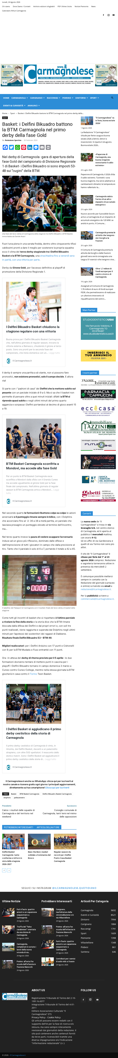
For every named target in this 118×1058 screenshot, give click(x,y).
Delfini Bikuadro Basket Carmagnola (57, 794)
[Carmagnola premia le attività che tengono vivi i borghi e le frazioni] (87, 235)
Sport (93, 97)
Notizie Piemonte (81, 6)
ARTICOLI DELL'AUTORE (48, 827)
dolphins (7, 797)
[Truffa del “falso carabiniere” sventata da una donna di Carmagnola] (8, 929)
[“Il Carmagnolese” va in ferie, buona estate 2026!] (87, 120)
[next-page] (9, 870)
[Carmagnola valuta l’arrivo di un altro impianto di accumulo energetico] (87, 199)
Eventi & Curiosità (13, 105)
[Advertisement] (59, 40)
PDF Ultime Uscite (65, 6)
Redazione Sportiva (13, 140)
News (93, 6)
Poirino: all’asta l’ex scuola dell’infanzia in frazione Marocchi (26, 964)
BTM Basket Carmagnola (29, 794)
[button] (112, 97)
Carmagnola (18, 97)
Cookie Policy (54, 1017)
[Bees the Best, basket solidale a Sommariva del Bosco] (39, 841)
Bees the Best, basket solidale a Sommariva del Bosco (39, 855)
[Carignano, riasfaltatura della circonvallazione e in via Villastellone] (47, 912)
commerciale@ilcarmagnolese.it (97, 598)
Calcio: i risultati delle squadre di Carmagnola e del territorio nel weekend (18, 813)
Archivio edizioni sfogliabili (44, 6)
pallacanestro (19, 797)
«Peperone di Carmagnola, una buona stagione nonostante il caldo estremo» (104, 160)
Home (6, 97)
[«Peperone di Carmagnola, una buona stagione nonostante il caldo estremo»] (87, 157)
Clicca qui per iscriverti (57, 787)
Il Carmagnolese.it (18, 1055)
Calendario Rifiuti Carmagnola (14, 11)
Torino (33, 673)
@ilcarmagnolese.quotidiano (74, 887)
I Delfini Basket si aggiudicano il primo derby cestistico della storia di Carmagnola (33, 733)
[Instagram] (108, 15)
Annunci (32, 105)
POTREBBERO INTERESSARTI (18, 827)
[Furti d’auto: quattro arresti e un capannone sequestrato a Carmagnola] (8, 912)
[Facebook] (103, 15)
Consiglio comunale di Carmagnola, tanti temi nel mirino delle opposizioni (60, 813)
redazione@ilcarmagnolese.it (96, 589)
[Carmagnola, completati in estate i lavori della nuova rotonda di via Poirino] (8, 947)
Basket (13, 794)
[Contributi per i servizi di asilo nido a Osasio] (47, 961)
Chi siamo (6, 6)
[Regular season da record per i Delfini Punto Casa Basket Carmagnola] (65, 841)
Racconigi (52, 97)
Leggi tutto (54, 352)
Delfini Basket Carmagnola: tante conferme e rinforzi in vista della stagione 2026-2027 (12, 858)
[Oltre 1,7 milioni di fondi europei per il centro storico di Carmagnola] (87, 271)
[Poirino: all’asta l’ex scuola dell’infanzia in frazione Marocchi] (8, 964)
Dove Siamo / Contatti (21, 6)
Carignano (36, 97)
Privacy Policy (38, 1017)
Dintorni (80, 97)
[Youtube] (113, 15)
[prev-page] (4, 870)
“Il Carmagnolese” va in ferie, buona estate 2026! (105, 120)
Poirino (66, 97)
